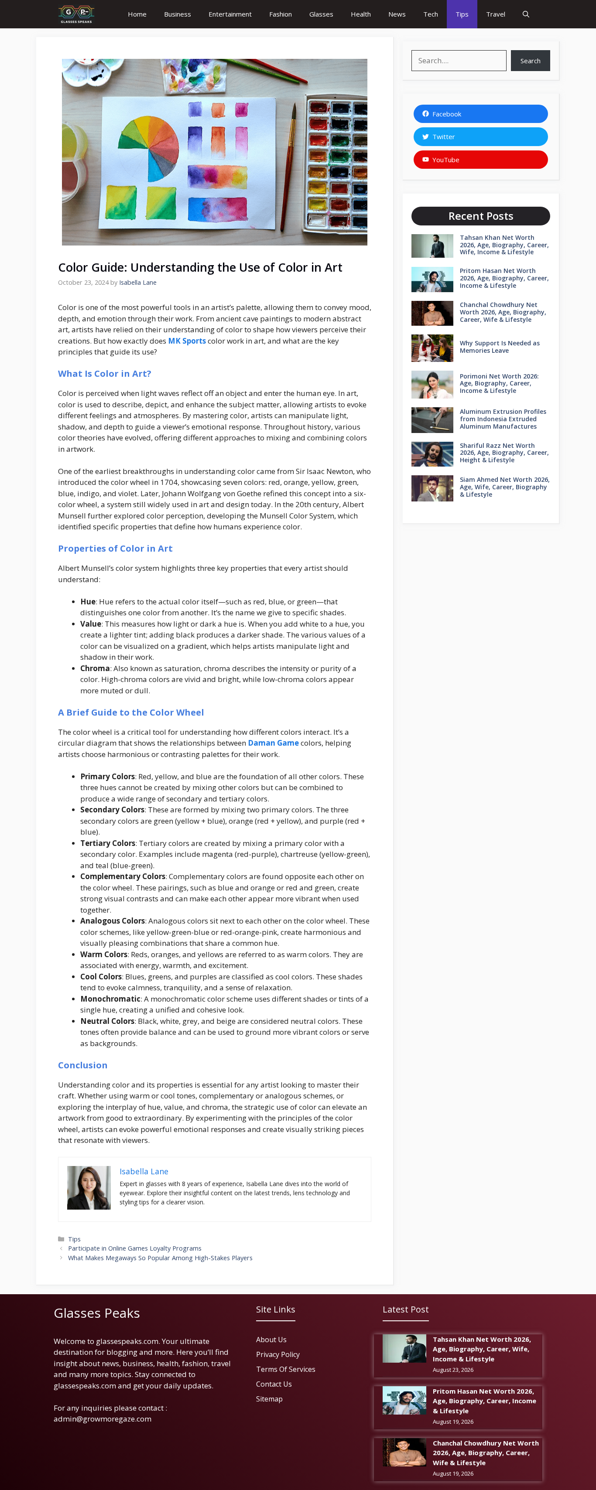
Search (531, 60)
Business (177, 14)
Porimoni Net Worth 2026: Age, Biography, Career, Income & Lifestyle (499, 383)
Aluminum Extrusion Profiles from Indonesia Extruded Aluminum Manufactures (503, 418)
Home (137, 14)
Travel (495, 14)
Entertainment (230, 14)
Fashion (280, 14)
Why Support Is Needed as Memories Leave (500, 347)
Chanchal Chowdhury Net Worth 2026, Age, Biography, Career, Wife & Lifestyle (503, 312)
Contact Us (274, 1384)
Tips (462, 14)
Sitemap (269, 1399)
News (397, 14)
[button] (526, 14)
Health (361, 14)
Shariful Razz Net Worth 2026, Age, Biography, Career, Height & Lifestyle (504, 452)
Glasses (321, 14)
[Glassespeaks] (76, 14)
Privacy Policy (278, 1354)
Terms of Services (285, 1369)
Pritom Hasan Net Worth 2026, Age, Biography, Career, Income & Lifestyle (504, 278)
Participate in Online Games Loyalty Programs (135, 1248)
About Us (271, 1339)
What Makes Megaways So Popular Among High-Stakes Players (160, 1258)
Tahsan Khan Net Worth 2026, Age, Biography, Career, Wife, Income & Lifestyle (504, 244)
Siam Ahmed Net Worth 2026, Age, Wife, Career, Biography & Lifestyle (505, 486)
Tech (430, 14)
